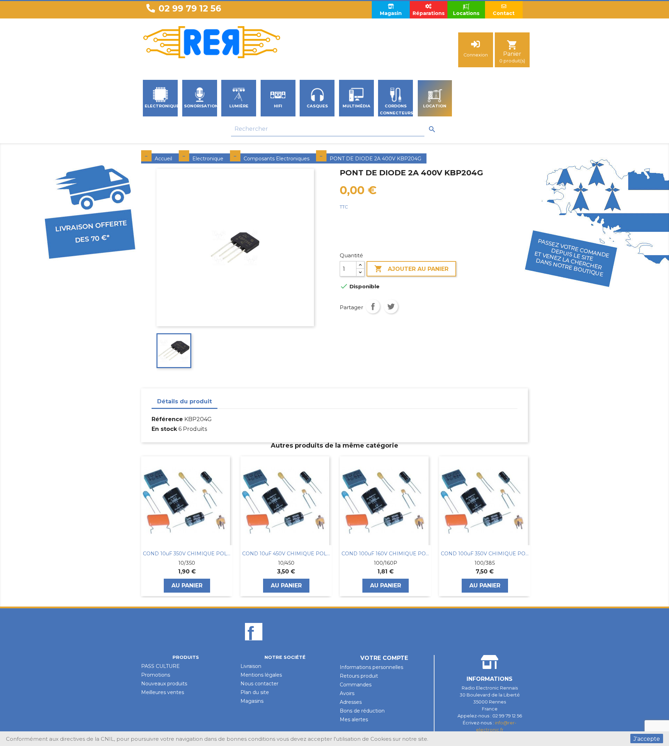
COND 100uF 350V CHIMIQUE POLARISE (485, 553)
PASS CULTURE (160, 666)
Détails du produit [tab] (184, 401)
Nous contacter (259, 683)
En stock (164, 429)
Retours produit (359, 676)
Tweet (391, 306)
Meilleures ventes (162, 692)
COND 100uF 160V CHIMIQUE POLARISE (385, 553)
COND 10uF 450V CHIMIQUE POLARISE (286, 553)
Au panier (186, 585)
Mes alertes (354, 719)
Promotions (155, 675)
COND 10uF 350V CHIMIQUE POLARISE (187, 553)
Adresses (351, 702)
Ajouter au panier (411, 269)
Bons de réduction (362, 711)
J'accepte (646, 739)
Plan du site (254, 692)
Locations (466, 13)
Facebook (253, 643)
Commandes (355, 685)
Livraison (250, 666)
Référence (167, 419)
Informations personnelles (371, 667)
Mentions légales (261, 675)
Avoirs (347, 693)
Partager (373, 306)
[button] (144, 526)
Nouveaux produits (164, 683)
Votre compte (384, 658)
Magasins (251, 701)
